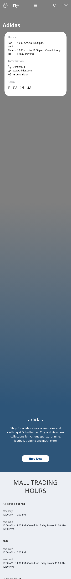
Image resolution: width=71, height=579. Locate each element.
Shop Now (35, 459)
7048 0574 (19, 66)
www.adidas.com (22, 70)
